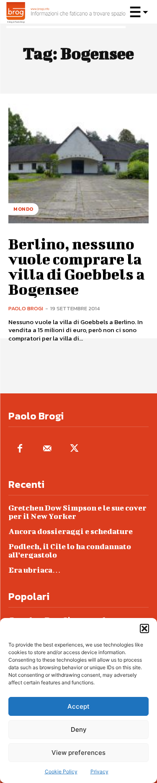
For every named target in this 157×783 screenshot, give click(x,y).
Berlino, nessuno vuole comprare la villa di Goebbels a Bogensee (76, 266)
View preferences (78, 753)
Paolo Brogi (25, 308)
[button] (144, 628)
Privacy (99, 771)
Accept (78, 706)
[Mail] (47, 449)
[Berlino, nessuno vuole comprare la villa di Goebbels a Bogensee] (78, 163)
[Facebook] (19, 449)
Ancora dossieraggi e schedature (70, 531)
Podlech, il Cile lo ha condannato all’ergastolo (69, 550)
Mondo (23, 209)
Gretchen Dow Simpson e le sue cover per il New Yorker (77, 512)
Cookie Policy (61, 771)
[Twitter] (74, 449)
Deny (79, 729)
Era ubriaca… (34, 570)
